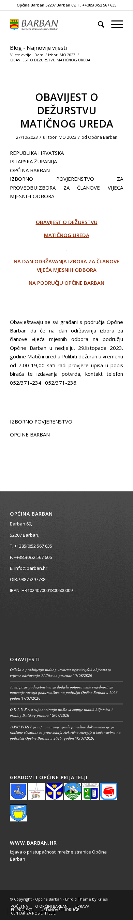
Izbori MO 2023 (61, 137)
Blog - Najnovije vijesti (38, 47)
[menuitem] (97, 24)
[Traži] (97, 24)
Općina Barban (102, 137)
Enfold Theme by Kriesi (86, 899)
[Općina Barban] (55, 24)
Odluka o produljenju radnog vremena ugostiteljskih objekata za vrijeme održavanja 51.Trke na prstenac (61, 672)
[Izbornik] (113, 24)
